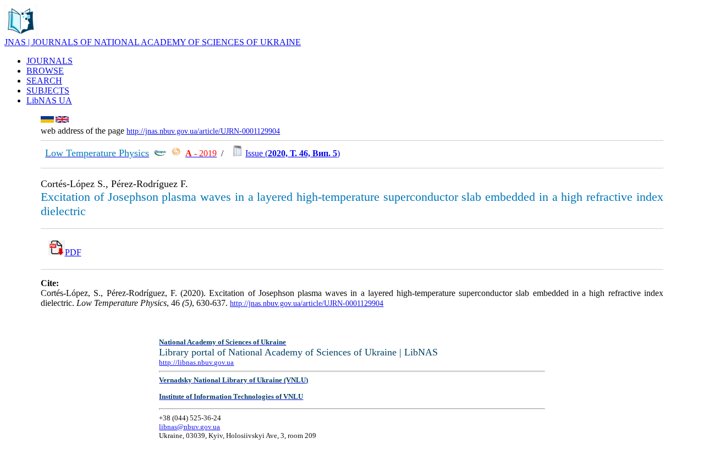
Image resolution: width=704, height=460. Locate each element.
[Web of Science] (176, 153)
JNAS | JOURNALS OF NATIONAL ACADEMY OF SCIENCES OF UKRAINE (152, 42)
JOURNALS (49, 60)
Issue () (292, 153)
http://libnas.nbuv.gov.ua (196, 362)
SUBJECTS (47, 90)
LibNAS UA (49, 100)
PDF (73, 252)
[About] (20, 34)
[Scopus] (160, 153)
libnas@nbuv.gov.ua (189, 427)
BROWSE (45, 70)
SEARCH (44, 80)
